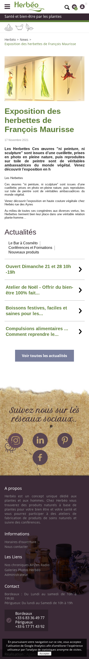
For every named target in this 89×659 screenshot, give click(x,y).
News (24, 39)
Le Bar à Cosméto (23, 243)
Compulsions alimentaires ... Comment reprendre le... (37, 331)
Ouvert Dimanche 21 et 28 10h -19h (38, 269)
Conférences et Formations (30, 248)
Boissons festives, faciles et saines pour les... (36, 310)
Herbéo (10, 39)
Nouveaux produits (23, 252)
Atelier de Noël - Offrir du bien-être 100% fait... (39, 290)
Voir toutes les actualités (44, 355)
